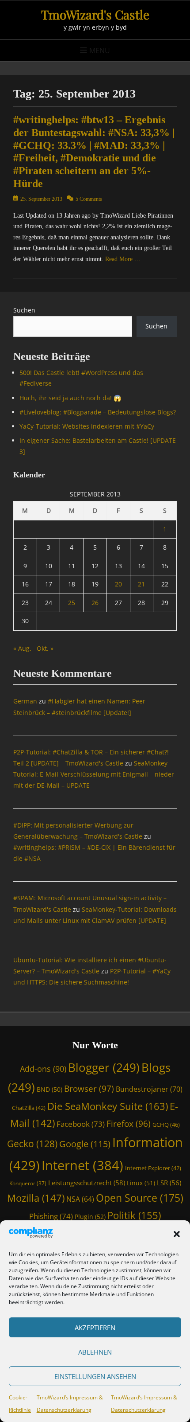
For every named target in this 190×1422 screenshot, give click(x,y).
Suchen (24, 310)
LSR (169, 1182)
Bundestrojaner (149, 1089)
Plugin (90, 1216)
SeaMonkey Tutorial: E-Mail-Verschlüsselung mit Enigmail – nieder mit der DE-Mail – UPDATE (93, 774)
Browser (89, 1088)
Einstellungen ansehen (95, 1376)
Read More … (123, 259)
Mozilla (36, 1198)
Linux (141, 1183)
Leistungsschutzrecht (86, 1182)
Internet (82, 1165)
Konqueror (27, 1183)
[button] (176, 1234)
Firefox (128, 1123)
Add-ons (43, 1068)
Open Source (139, 1198)
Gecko (32, 1143)
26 (95, 602)
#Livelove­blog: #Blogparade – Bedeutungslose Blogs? (97, 412)
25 (71, 602)
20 (118, 584)
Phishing (51, 1216)
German (25, 701)
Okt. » (45, 648)
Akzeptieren (95, 1327)
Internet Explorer (153, 1168)
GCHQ (166, 1125)
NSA (80, 1199)
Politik (134, 1215)
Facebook (81, 1124)
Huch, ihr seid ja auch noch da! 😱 (70, 398)
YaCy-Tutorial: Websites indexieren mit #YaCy (86, 426)
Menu (99, 50)
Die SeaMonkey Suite (107, 1106)
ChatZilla (29, 1108)
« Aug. (22, 648)
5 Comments (89, 199)
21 (141, 584)
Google (84, 1144)
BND (49, 1089)
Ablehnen (95, 1352)
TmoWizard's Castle (95, 14)
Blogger (104, 1067)
